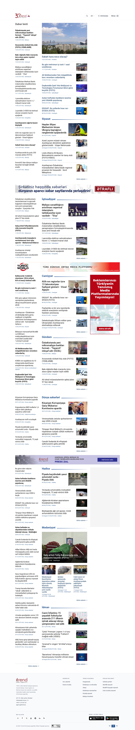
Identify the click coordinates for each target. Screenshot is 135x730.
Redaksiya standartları (90, 690)
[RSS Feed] (44, 718)
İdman (45, 607)
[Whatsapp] (18, 718)
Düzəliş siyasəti (87, 693)
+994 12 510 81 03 (21, 702)
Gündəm (47, 337)
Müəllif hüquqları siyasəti (110, 687)
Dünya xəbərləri (51, 397)
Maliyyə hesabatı (88, 696)
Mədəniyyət (48, 527)
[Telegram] (35, 718)
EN (109, 726)
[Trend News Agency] (21, 680)
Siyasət (46, 118)
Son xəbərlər (66, 682)
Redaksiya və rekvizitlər (90, 684)
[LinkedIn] (39, 718)
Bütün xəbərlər (81, 179)
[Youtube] (31, 718)
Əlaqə (84, 687)
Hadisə (46, 468)
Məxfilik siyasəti (107, 684)
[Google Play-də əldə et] (112, 718)
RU (117, 726)
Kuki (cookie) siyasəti (109, 690)
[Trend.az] (22, 16)
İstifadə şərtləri (107, 682)
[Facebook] (22, 718)
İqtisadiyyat (48, 199)
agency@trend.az (21, 705)
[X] (26, 718)
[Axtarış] (87, 16)
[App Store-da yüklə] (96, 718)
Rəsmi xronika (67, 684)
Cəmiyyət (47, 275)
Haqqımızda (86, 682)
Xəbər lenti (21, 24)
